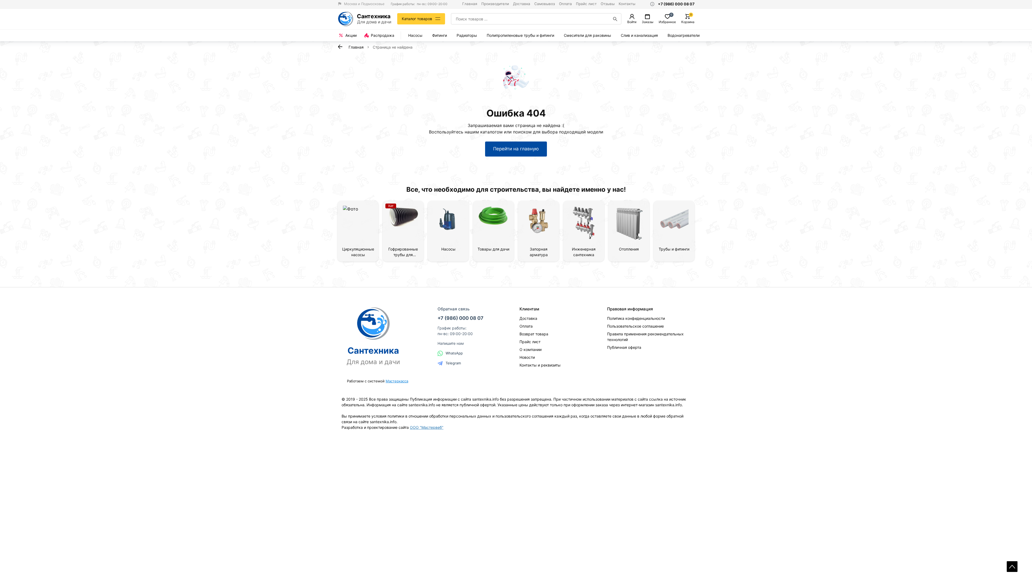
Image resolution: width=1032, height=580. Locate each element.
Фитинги (439, 35)
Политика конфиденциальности (636, 318)
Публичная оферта (624, 347)
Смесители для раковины (587, 35)
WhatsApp (454, 353)
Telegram (453, 363)
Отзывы (608, 4)
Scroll (1012, 566)
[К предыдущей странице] (340, 47)
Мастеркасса (397, 381)
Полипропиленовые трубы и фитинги (520, 35)
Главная (469, 4)
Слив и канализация (639, 35)
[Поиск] (615, 19)
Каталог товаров (417, 18)
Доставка (521, 4)
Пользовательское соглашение (635, 326)
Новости (527, 357)
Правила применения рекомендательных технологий (645, 337)
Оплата (565, 4)
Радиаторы (467, 35)
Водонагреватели (684, 35)
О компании (530, 349)
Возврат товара (533, 334)
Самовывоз (544, 4)
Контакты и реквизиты (540, 365)
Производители (495, 4)
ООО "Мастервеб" (426, 427)
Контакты (627, 4)
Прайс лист (586, 4)
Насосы (415, 35)
